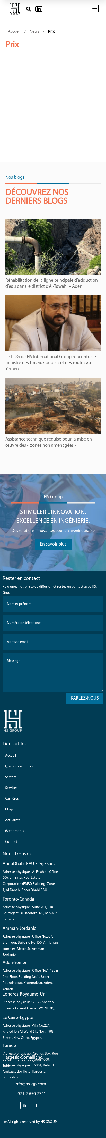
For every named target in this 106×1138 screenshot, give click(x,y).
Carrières (12, 799)
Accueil (10, 756)
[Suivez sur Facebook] (36, 1105)
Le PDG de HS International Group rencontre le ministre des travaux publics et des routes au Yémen (50, 363)
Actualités (12, 820)
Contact (11, 842)
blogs (9, 809)
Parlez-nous (85, 698)
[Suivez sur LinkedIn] (24, 1105)
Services (11, 788)
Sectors (10, 777)
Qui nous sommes (19, 766)
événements (14, 831)
